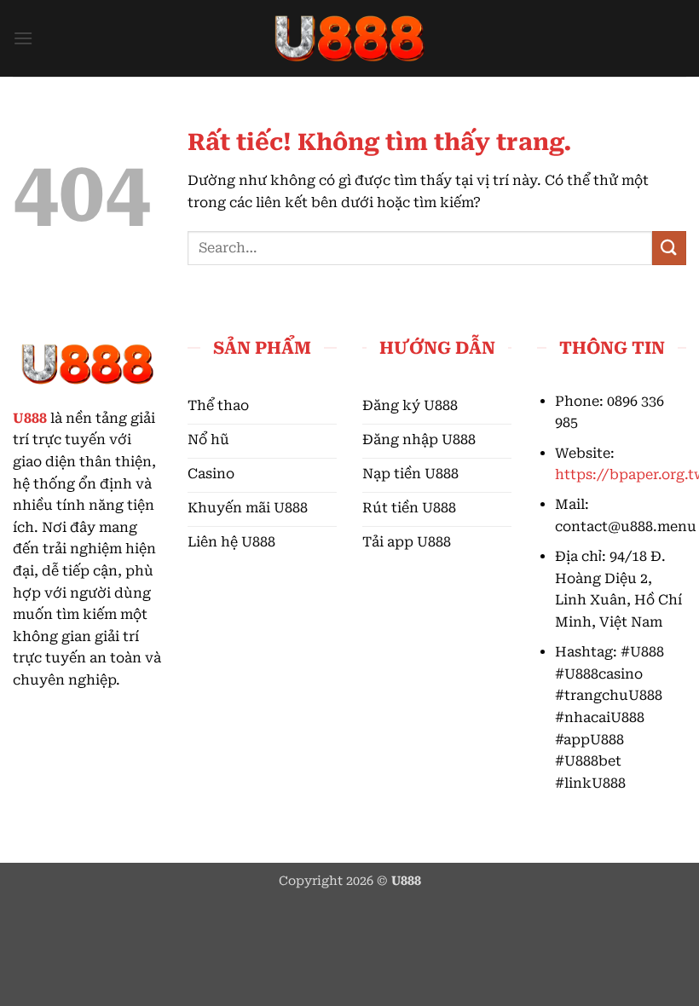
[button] (23, 38)
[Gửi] (669, 247)
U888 (30, 418)
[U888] (349, 38)
